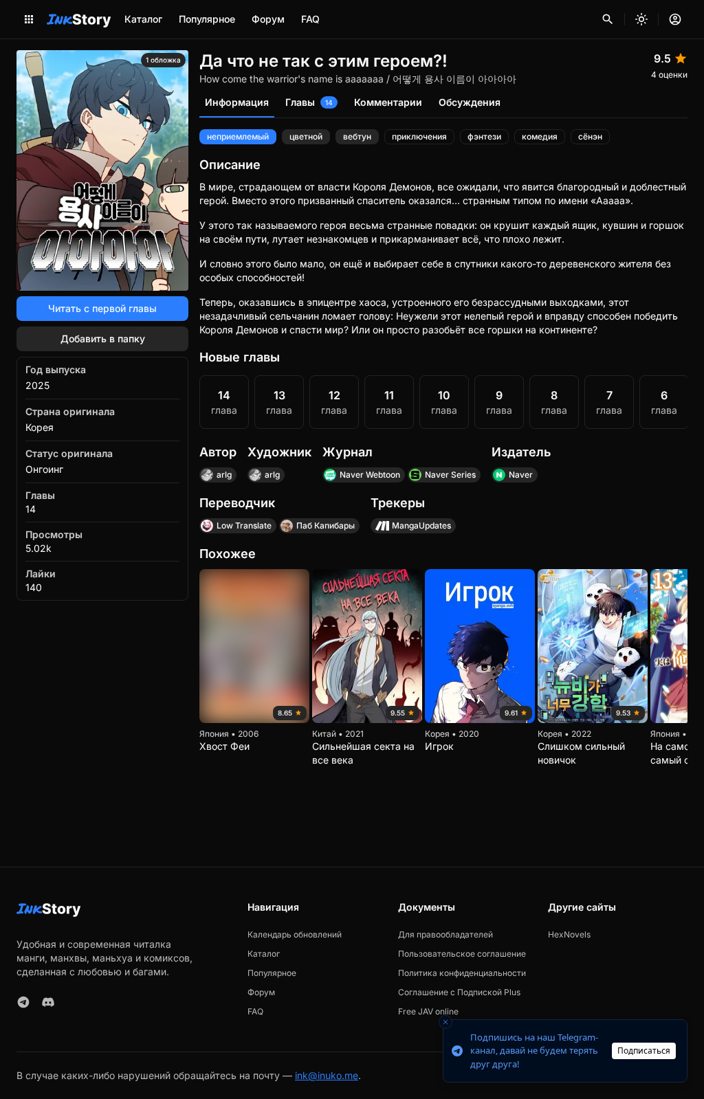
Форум (268, 19)
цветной (305, 136)
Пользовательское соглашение (462, 953)
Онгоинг (44, 469)
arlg (224, 474)
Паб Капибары (325, 525)
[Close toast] (445, 1022)
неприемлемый (238, 136)
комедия (540, 136)
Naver (521, 474)
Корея (39, 427)
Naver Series (450, 474)
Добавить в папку (102, 338)
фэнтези (484, 136)
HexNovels (569, 934)
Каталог (143, 19)
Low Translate (244, 525)
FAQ (310, 19)
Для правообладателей (445, 934)
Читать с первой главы (102, 308)
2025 (37, 385)
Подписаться (643, 1050)
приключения (419, 136)
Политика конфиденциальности (462, 973)
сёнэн (590, 136)
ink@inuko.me (326, 1075)
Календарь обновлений (295, 934)
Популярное (207, 19)
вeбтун (357, 136)
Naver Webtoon (370, 474)
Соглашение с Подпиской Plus (459, 992)
